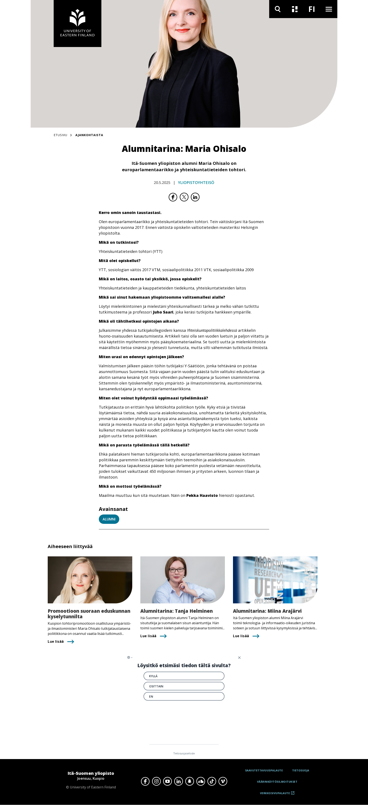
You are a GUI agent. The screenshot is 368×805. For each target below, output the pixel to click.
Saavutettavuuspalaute (264, 770)
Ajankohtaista (89, 135)
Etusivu (60, 135)
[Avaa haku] (277, 9)
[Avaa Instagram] (156, 781)
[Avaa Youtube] (167, 781)
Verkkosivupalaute (275, 794)
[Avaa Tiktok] (211, 781)
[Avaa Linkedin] (178, 781)
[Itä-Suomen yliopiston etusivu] (77, 23)
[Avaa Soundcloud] (200, 781)
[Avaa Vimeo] (222, 781)
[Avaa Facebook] (145, 781)
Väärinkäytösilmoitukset (277, 782)
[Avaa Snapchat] (189, 781)
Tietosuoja (300, 770)
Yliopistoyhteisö (196, 182)
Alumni (109, 519)
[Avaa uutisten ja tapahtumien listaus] (294, 9)
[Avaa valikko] (328, 9)
